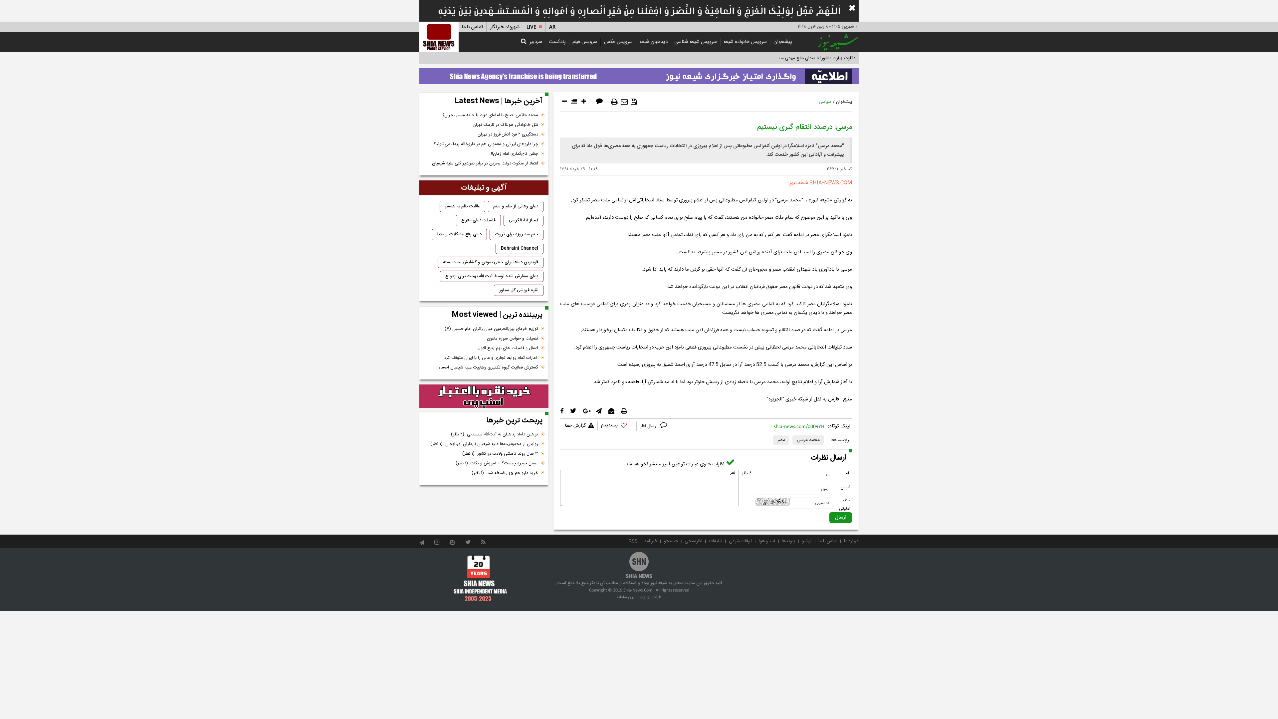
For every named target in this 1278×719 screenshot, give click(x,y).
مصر (781, 440)
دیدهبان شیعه (653, 42)
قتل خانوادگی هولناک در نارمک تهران (505, 124)
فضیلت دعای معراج (478, 220)
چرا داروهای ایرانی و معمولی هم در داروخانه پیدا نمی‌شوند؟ (486, 144)
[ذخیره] (634, 102)
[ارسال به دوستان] (624, 102)
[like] (617, 426)
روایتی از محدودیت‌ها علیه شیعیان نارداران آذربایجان (484, 444)
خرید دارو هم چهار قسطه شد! (505, 473)
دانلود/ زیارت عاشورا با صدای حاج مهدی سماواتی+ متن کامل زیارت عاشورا (790, 58)
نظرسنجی (693, 541)
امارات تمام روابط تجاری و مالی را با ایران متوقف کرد (491, 357)
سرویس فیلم (584, 42)
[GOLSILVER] (483, 396)
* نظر (746, 473)
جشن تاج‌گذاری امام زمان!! (514, 153)
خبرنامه (650, 541)
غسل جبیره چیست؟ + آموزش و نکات (497, 463)
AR (552, 27)
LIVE (531, 27)
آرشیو (807, 541)
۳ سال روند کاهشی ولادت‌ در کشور (500, 453)
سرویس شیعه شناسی (695, 42)
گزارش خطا (575, 426)
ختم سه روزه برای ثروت (516, 234)
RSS (633, 541)
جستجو (671, 541)
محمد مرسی (808, 440)
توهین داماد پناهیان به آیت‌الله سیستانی (494, 434)
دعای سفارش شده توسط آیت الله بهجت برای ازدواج (491, 276)
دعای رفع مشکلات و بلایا (459, 234)
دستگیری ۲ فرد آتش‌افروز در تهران (508, 134)
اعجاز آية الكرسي (523, 220)
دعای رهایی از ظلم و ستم (515, 206)
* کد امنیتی (844, 505)
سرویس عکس (618, 42)
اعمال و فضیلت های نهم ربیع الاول (508, 348)
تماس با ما (472, 27)
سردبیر (536, 42)
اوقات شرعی (740, 541)
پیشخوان (782, 42)
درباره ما (851, 541)
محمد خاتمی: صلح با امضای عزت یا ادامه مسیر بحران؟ (490, 115)
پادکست (557, 42)
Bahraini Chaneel (519, 248)
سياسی (825, 102)
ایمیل (845, 487)
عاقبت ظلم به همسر (462, 206)
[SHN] (439, 37)
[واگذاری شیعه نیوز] (639, 74)
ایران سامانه (626, 597)
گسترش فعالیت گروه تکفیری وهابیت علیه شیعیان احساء (488, 367)
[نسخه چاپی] (614, 102)
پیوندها (788, 541)
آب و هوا (766, 541)
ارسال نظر (649, 426)
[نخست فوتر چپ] (480, 578)
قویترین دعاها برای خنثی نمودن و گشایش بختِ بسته (490, 262)
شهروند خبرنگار (505, 27)
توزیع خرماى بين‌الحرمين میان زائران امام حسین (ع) (491, 329)
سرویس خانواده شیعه (745, 42)
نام (848, 473)
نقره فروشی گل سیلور (518, 290)
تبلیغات (715, 541)
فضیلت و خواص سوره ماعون (512, 338)
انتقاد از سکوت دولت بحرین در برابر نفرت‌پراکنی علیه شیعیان (485, 163)
